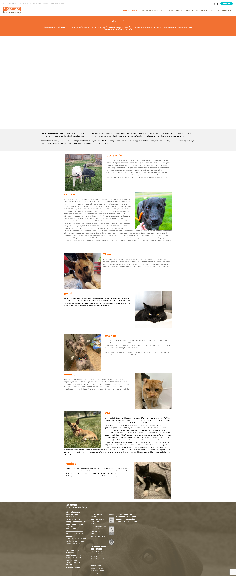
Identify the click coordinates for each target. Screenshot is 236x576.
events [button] (188, 10)
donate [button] (134, 10)
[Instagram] (217, 4)
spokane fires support (150, 10)
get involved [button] (200, 10)
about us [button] (213, 10)
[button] (226, 3)
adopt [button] (124, 10)
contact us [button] (225, 10)
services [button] (179, 10)
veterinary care (167, 10)
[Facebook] (215, 4)
